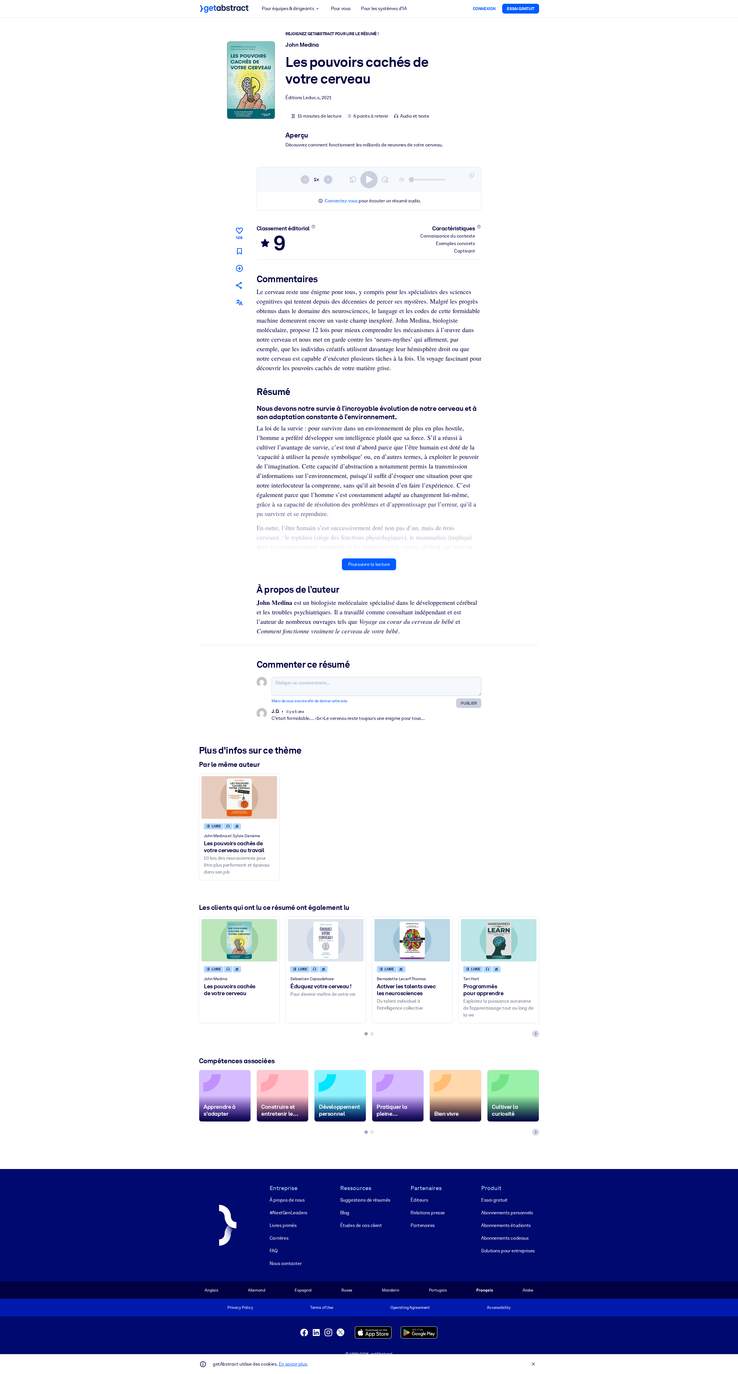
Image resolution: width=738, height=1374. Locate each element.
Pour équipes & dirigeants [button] (288, 8)
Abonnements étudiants (506, 1225)
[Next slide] (535, 1033)
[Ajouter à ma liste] (239, 268)
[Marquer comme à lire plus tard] (239, 251)
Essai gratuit (494, 1200)
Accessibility (499, 1307)
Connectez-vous (341, 201)
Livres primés (283, 1225)
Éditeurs (419, 1200)
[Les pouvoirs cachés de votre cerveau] (239, 940)
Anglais (211, 1290)
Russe (346, 1290)
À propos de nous (287, 1200)
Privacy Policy (240, 1307)
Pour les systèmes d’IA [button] (383, 8)
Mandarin (390, 1290)
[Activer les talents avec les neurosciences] (412, 940)
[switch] (369, 179)
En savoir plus (293, 1364)
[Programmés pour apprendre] (498, 940)
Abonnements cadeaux (504, 1238)
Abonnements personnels (507, 1212)
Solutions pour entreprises (508, 1250)
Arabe (528, 1290)
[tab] (366, 1034)
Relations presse (428, 1212)
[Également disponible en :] (239, 302)
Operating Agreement (410, 1307)
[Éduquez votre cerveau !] (326, 940)
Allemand (256, 1290)
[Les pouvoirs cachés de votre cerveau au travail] (239, 797)
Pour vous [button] (341, 8)
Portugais (438, 1290)
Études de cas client (361, 1225)
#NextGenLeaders (288, 1212)
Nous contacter (286, 1263)
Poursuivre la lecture (369, 564)
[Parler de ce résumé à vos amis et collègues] (239, 285)
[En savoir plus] (313, 226)
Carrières (279, 1238)
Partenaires (423, 1225)
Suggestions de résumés (365, 1200)
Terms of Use (321, 1307)
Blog (344, 1212)
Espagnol (303, 1290)
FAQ (274, 1250)
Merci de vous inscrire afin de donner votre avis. (310, 701)
